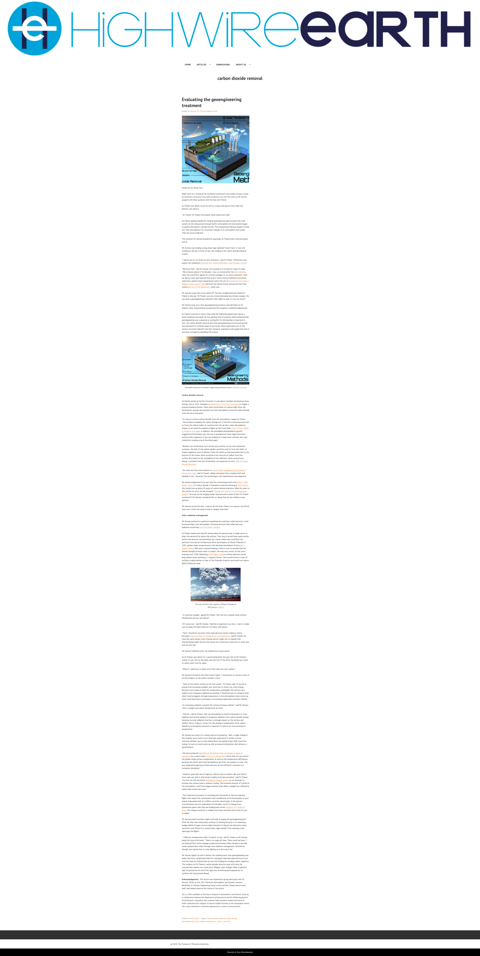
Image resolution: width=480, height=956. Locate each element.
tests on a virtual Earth (216, 756)
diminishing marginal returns (217, 780)
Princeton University (200, 944)
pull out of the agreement (199, 287)
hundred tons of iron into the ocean (224, 404)
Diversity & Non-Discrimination (240, 952)
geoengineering (188, 921)
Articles (201, 64)
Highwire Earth (211, 111)
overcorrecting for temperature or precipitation (209, 636)
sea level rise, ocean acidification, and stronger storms (223, 263)
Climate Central (239, 387)
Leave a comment (223, 921)
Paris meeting (240, 272)
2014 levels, (243, 485)
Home (188, 64)
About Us (241, 64)
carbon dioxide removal (216, 918)
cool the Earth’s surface (210, 527)
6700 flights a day (215, 554)
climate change (231, 918)
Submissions (223, 64)
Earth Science (194, 918)
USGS (220, 607)
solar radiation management (205, 921)
